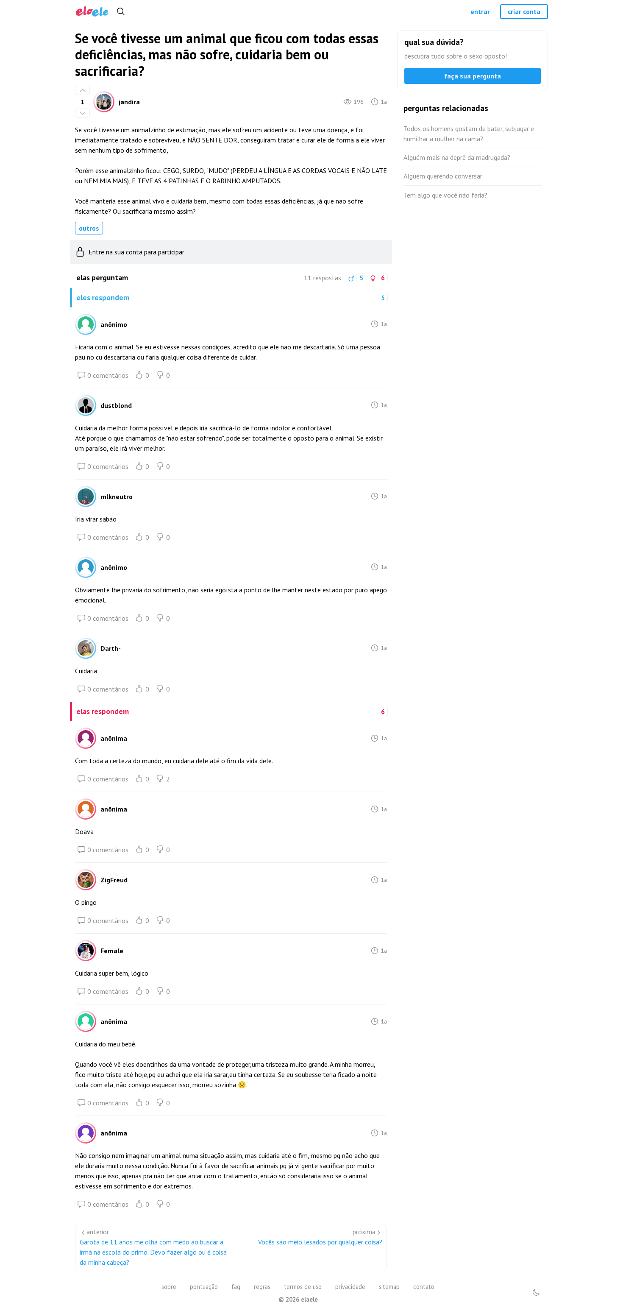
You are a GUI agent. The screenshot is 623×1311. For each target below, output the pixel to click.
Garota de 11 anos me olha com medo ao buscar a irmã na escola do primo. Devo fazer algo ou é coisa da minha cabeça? (153, 1252)
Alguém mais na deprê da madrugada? (456, 157)
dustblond (116, 405)
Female (111, 950)
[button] (536, 1292)
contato (423, 1287)
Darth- (110, 648)
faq (235, 1287)
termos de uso (303, 1287)
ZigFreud (114, 880)
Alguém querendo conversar (442, 176)
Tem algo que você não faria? (445, 195)
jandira (129, 102)
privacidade (350, 1287)
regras (262, 1287)
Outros (89, 228)
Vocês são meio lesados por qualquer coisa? (320, 1242)
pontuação (204, 1287)
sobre (168, 1287)
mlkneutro (116, 496)
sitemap (389, 1287)
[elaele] (92, 11)
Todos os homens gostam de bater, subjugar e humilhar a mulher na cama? (468, 133)
